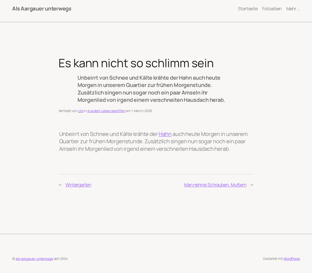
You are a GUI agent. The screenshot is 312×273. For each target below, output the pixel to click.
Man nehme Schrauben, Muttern (215, 185)
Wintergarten (78, 185)
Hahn (165, 134)
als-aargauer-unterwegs (34, 258)
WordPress (291, 258)
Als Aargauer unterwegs (41, 8)
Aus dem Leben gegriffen (106, 110)
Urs (80, 110)
